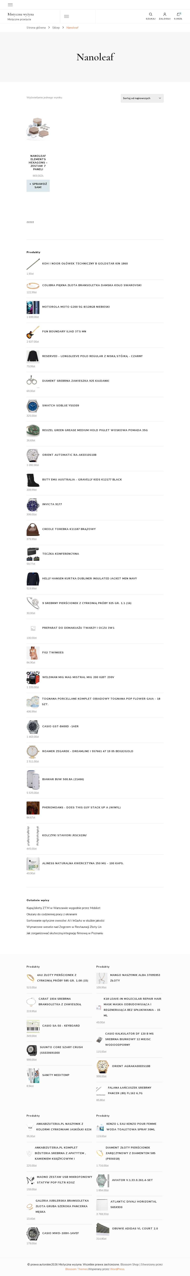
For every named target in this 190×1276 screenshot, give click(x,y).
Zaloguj (165, 18)
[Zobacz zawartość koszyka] (178, 15)
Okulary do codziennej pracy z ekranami (52, 914)
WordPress (117, 1269)
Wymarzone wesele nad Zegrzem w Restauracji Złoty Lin (64, 927)
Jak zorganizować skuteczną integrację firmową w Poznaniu (65, 933)
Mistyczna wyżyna (21, 14)
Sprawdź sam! (39, 185)
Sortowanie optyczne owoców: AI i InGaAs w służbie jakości (65, 921)
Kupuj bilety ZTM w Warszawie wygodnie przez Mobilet (63, 908)
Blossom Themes (76, 1269)
